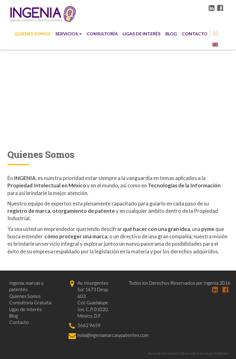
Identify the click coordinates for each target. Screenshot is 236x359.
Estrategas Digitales (213, 353)
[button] (215, 33)
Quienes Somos (32, 33)
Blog (171, 33)
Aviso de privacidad (163, 353)
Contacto (194, 33)
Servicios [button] (66, 33)
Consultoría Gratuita (30, 302)
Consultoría (102, 33)
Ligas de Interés (141, 33)
